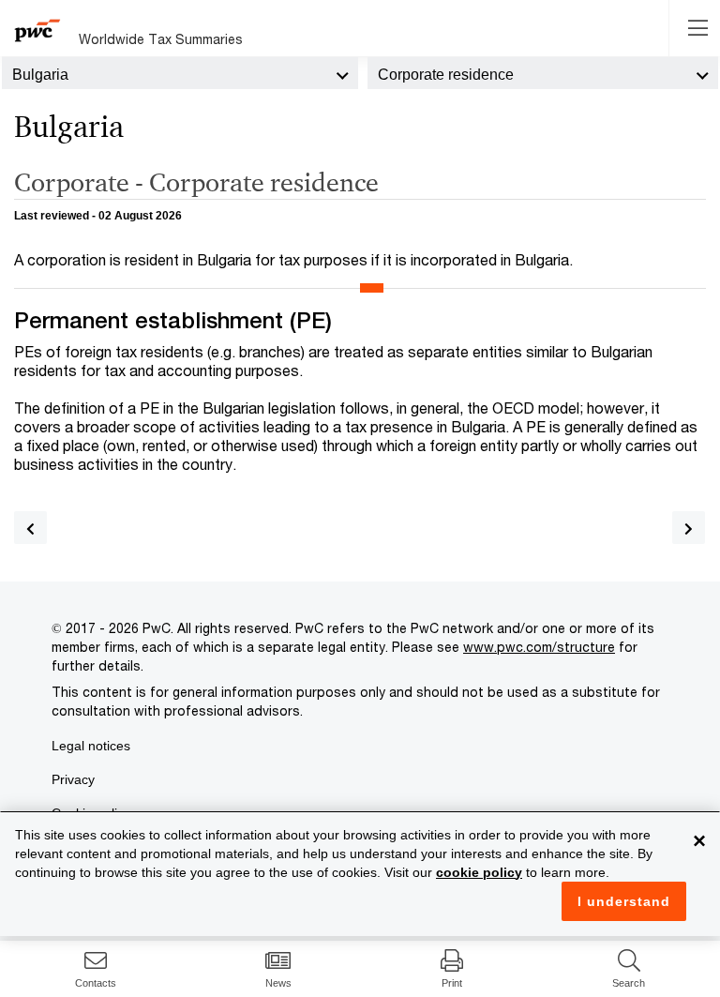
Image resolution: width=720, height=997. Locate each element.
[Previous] (30, 527)
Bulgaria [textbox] (40, 75)
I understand (624, 901)
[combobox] (180, 73)
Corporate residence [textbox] (446, 75)
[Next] (688, 527)
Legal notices (91, 745)
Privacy (73, 779)
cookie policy (479, 872)
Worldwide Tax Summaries (161, 39)
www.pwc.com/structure (539, 647)
